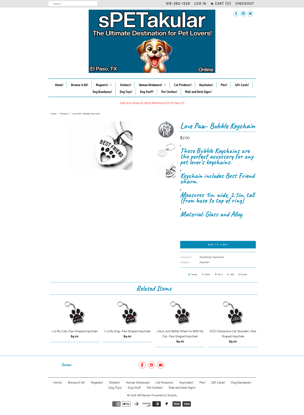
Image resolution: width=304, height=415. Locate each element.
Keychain (204, 262)
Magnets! (102, 85)
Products (64, 113)
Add (232, 274)
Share (207, 274)
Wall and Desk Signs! (198, 92)
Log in (200, 3)
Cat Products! (182, 85)
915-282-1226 (178, 3)
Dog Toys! (126, 92)
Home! (59, 85)
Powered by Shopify (164, 395)
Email (244, 274)
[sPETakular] (152, 42)
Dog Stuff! (146, 92)
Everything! (206, 257)
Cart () (222, 3)
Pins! (224, 85)
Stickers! (125, 85)
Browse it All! (79, 85)
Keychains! (206, 85)
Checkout (244, 3)
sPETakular (143, 395)
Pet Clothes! (169, 92)
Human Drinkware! (150, 85)
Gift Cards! (242, 85)
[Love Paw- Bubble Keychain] (99, 145)
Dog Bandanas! (102, 92)
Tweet (194, 274)
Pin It (220, 274)
